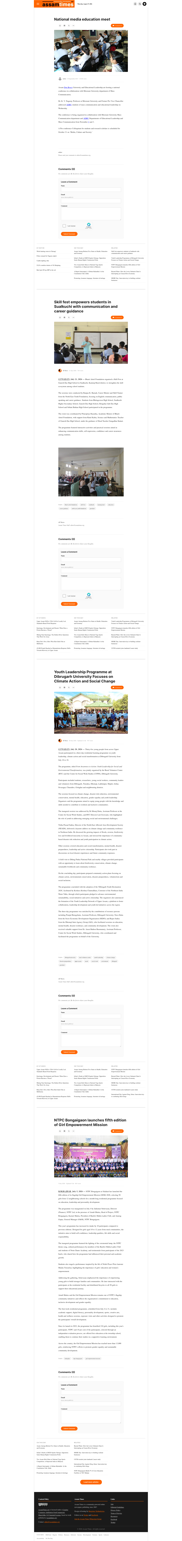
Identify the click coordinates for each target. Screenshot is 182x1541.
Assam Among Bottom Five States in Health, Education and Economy (90, 252)
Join (112, 1504)
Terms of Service (116, 1513)
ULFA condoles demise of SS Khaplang (48, 265)
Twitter (86, 1515)
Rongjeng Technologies (96, 1511)
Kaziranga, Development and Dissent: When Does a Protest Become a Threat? (52, 629)
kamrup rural (101, 505)
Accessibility (40, 1538)
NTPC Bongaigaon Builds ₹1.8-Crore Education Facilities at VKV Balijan (88, 1472)
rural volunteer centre (85, 957)
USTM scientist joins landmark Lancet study (124, 648)
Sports (100, 1535)
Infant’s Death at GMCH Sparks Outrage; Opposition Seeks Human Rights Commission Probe (90, 259)
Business (66, 1535)
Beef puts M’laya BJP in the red (46, 270)
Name (63, 186)
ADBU (69, 104)
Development (87, 1535)
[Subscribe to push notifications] (135, 4)
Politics (60, 1535)
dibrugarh (114, 961)
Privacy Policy (115, 1510)
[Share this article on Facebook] (64, 25)
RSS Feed (48, 1535)
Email (67, 195)
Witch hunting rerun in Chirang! (46, 251)
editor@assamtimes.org (52, 1522)
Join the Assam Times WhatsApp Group (87, 1519)
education (110, 505)
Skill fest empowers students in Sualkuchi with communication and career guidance (125, 252)
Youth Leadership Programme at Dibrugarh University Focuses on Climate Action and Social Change (127, 259)
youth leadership (98, 957)
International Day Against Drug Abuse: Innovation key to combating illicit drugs (127, 1095)
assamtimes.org (52, 1518)
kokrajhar (67, 1358)
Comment (64, 206)
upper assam (78, 961)
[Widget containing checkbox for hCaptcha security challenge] (77, 226)
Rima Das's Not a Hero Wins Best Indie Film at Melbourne (51, 642)
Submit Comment (69, 234)
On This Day (49, 1538)
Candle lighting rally (43, 261)
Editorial (73, 1535)
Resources (114, 1516)
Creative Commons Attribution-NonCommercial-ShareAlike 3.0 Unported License (53, 1512)
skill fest (83, 505)
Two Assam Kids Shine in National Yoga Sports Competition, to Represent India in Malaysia (88, 266)
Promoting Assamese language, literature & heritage (89, 278)
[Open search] (140, 4)
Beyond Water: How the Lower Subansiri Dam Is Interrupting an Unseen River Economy (126, 272)
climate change (111, 957)
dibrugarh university (70, 957)
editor (64, 79)
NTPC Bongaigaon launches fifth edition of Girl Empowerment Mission (125, 266)
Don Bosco (68, 87)
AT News (65, 371)
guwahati (92, 508)
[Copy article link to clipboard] (73, 25)
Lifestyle (106, 1535)
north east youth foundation (79, 508)
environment (104, 961)
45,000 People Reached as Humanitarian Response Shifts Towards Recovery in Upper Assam (53, 649)
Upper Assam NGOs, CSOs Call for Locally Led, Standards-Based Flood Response (51, 622)
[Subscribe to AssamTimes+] (144, 4)
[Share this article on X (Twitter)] (69, 25)
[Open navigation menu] (38, 3)
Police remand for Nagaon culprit (47, 256)
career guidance (64, 508)
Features (94, 1535)
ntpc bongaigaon (77, 1358)
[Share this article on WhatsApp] (60, 25)
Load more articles (91, 1482)
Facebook (94, 1515)
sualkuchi (91, 505)
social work (95, 961)
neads (86, 961)
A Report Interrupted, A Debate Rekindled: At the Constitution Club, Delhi (89, 272)
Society (79, 1535)
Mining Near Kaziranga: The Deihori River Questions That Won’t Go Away (53, 636)
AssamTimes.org (44, 1510)
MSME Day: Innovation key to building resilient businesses (125, 279)
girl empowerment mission (93, 1358)
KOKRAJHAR (64, 1191)
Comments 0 (118, 26)
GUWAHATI (63, 379)
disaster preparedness (65, 961)
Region (55, 1535)
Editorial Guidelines (117, 1507)
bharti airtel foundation (71, 505)
